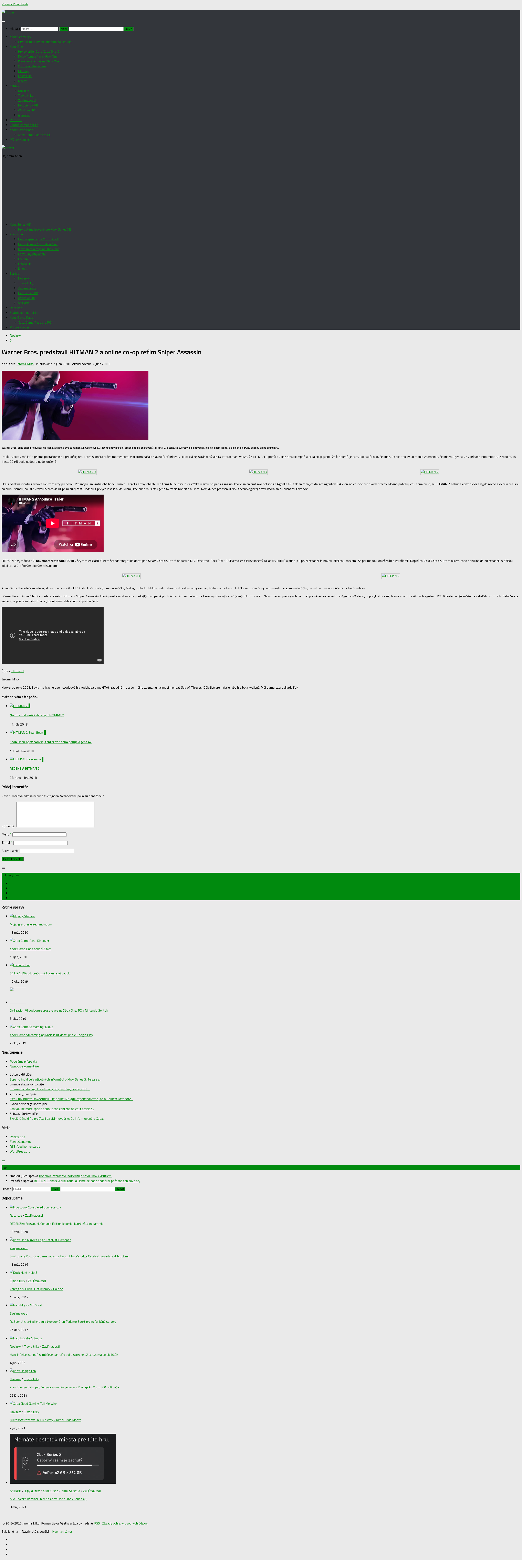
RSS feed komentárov (25, 1146)
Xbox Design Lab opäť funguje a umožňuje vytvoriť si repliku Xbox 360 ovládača (64, 1387)
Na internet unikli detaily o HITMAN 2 (37, 715)
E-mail (7, 842)
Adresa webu (10, 850)
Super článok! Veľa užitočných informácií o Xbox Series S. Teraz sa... (55, 1079)
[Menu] (3, 21)
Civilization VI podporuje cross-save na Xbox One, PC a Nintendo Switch (59, 1010)
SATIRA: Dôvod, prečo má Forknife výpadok (40, 973)
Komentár (8, 826)
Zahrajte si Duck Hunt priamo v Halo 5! (36, 1288)
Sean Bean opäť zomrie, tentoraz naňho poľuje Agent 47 (51, 741)
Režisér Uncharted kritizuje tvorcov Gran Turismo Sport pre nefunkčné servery (63, 1321)
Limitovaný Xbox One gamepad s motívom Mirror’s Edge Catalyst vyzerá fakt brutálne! (69, 1256)
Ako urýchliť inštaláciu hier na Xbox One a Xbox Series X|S (48, 1498)
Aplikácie (24, 115)
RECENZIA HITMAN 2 (25, 768)
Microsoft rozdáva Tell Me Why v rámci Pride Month (45, 1419)
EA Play (23, 71)
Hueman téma (62, 1531)
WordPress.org (20, 1151)
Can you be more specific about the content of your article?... (52, 1108)
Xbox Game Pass (21, 129)
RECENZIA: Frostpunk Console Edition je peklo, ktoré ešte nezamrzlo (57, 1223)
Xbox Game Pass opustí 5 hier (30, 948)
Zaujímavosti (27, 100)
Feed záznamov (21, 1141)
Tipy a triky (25, 95)
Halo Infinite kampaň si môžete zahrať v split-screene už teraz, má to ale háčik (64, 1354)
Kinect (22, 80)
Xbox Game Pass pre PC (34, 134)
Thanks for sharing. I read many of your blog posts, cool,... (50, 1089)
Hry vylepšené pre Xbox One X (38, 51)
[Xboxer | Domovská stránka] (8, 12)
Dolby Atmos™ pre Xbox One (38, 56)
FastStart (25, 75)
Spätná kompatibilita (24, 124)
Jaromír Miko (25, 363)
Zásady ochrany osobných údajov (125, 1523)
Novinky (23, 90)
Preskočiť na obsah (15, 4)
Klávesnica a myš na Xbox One (38, 61)
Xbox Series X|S (20, 36)
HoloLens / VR (28, 105)
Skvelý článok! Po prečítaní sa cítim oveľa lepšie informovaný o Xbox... (57, 1118)
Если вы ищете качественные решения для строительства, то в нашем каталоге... (71, 1098)
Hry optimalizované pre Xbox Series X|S (45, 41)
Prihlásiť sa (17, 1136)
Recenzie (16, 120)
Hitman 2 (17, 671)
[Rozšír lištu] (3, 868)
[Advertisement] (261, 190)
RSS (97, 1523)
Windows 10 (26, 110)
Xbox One (16, 46)
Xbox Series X (71, 1490)
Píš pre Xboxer (19, 139)
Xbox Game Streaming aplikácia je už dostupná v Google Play (51, 1034)
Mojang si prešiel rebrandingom (31, 924)
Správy (14, 85)
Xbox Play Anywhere (32, 66)
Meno (7, 834)
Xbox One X (51, 1490)
